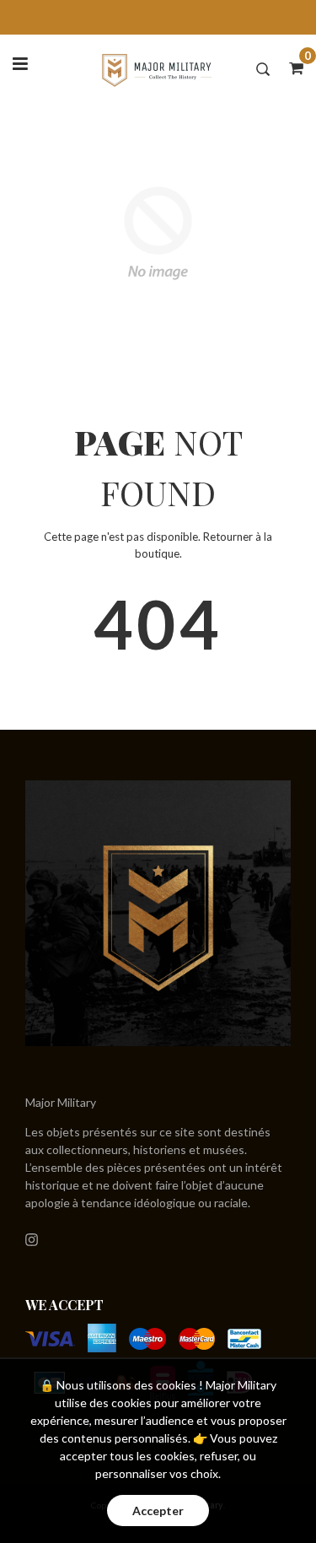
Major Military (60, 1102)
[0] (290, 67)
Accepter (158, 1510)
